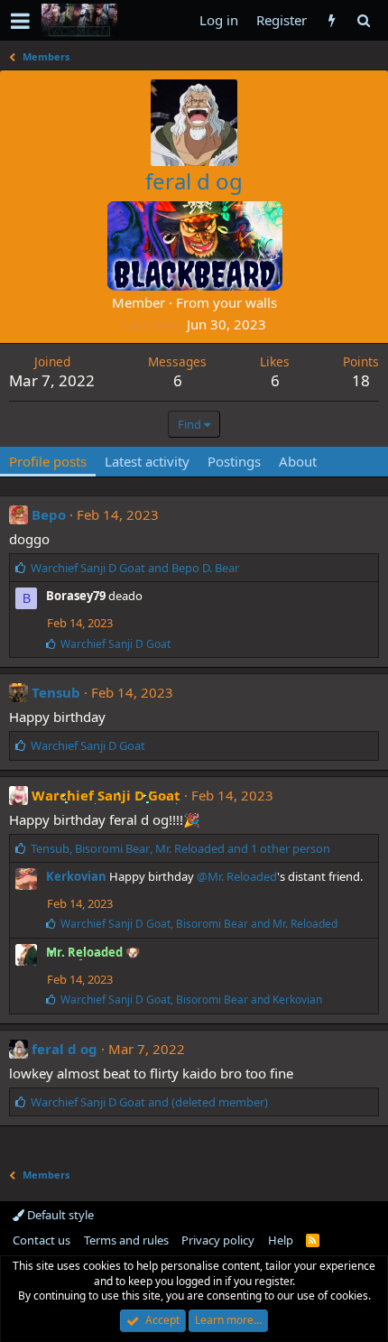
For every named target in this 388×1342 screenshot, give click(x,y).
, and (198, 923)
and (135, 568)
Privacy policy (217, 1240)
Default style (59, 1215)
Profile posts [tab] (48, 461)
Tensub (56, 692)
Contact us (41, 1240)
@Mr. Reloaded (237, 876)
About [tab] (298, 461)
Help (280, 1240)
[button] (20, 21)
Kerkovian (76, 876)
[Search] (363, 20)
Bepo (49, 514)
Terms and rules (126, 1240)
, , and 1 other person (180, 848)
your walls (245, 302)
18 (361, 380)
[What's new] (331, 20)
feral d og (64, 1049)
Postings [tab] (234, 461)
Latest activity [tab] (147, 461)
